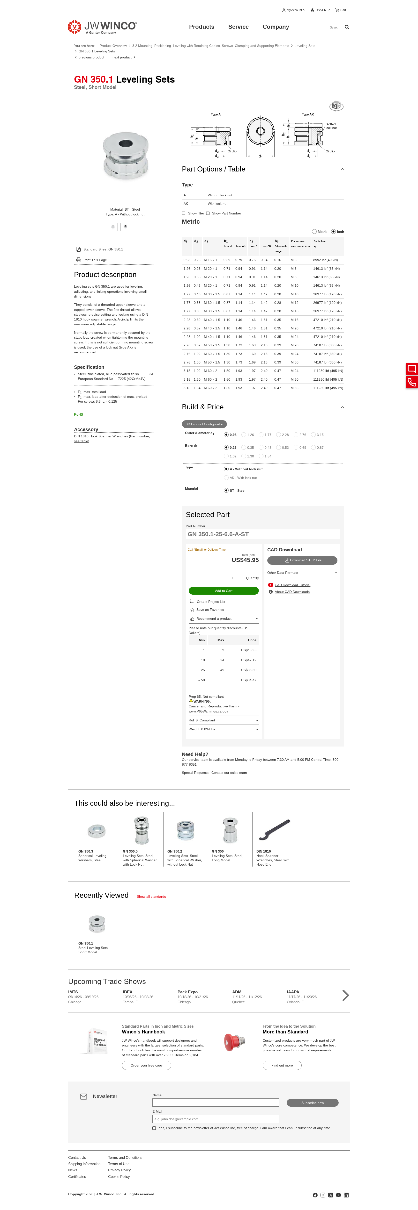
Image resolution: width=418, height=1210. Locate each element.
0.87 (320, 447)
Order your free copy (147, 1065)
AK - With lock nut (243, 478)
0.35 (250, 447)
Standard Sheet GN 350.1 (103, 249)
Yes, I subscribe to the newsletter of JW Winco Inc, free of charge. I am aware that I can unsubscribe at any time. (245, 1128)
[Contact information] (412, 382)
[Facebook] (315, 1195)
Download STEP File (305, 560)
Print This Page (95, 260)
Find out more (282, 1065)
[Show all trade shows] (346, 994)
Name (157, 1095)
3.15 (320, 435)
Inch (340, 232)
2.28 (285, 435)
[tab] (113, 226)
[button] (294, 10)
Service (238, 26)
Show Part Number (226, 213)
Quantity (252, 578)
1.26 (250, 435)
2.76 (302, 435)
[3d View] (336, 106)
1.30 (250, 456)
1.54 (268, 456)
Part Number (195, 526)
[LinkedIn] (346, 1195)
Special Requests (195, 773)
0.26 (233, 447)
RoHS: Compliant (202, 720)
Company (276, 26)
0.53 (285, 447)
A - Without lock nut (246, 469)
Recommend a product (213, 618)
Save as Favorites (210, 610)
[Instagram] (323, 1195)
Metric (322, 232)
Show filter (196, 213)
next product (122, 57)
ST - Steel (238, 490)
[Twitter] (331, 1195)
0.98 (233, 435)
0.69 (302, 447)
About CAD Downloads (292, 592)
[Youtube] (338, 1195)
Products (201, 26)
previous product (91, 57)
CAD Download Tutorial (292, 585)
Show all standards (151, 896)
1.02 (233, 456)
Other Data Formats (282, 573)
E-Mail (157, 1111)
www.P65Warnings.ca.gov (208, 711)
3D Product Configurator (204, 424)
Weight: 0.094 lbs (202, 729)
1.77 (268, 435)
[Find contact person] (412, 369)
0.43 (268, 447)
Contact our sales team (229, 773)
